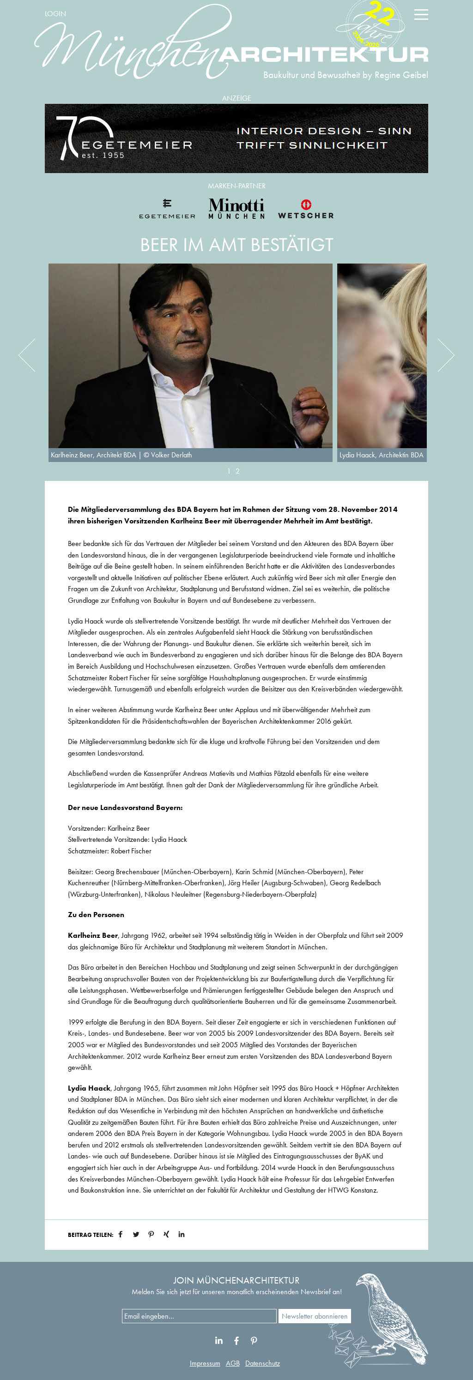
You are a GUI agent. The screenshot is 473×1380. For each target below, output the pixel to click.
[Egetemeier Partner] (167, 208)
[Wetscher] (306, 208)
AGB (233, 1363)
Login (55, 13)
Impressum (205, 1363)
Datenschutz (262, 1363)
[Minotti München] (236, 208)
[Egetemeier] (236, 138)
